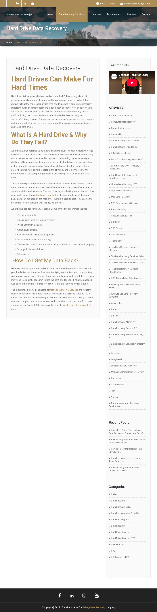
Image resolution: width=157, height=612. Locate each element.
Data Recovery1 (118, 526)
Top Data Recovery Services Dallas (127, 256)
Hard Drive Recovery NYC (123, 538)
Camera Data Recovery (122, 115)
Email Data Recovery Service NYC (127, 159)
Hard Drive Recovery (121, 532)
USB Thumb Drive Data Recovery (127, 278)
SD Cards (115, 222)
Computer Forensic (120, 128)
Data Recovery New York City (125, 513)
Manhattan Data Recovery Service (127, 372)
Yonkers (115, 397)
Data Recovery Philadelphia (124, 147)
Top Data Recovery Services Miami (128, 262)
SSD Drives (116, 228)
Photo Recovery (118, 209)
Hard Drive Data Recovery (45, 68)
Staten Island (117, 384)
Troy (113, 391)
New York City (117, 544)
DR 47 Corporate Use (121, 153)
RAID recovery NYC (120, 557)
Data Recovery (118, 500)
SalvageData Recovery (94, 607)
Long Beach (117, 359)
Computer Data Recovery (123, 122)
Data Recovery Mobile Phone (125, 140)
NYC (113, 551)
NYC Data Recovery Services (125, 203)
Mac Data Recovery (120, 197)
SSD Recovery (118, 234)
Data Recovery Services (72, 14)
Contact (146, 14)
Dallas (114, 494)
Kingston (115, 353)
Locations (95, 14)
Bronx (114, 309)
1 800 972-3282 (107, 3)
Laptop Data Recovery (121, 190)
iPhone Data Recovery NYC (124, 184)
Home (50, 14)
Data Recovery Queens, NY (124, 328)
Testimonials (114, 14)
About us (131, 14)
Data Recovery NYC (120, 519)
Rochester (116, 378)
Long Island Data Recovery (124, 365)
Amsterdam (117, 303)
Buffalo (115, 315)
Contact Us (116, 134)
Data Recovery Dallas (121, 507)
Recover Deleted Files (121, 215)
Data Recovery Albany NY (123, 322)
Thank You (116, 241)
